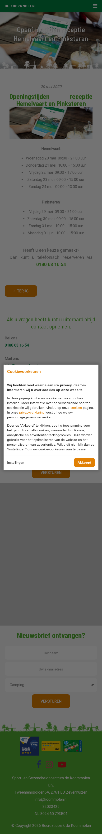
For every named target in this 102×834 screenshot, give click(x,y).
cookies (76, 408)
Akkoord (84, 462)
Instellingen (15, 462)
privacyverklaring (32, 412)
